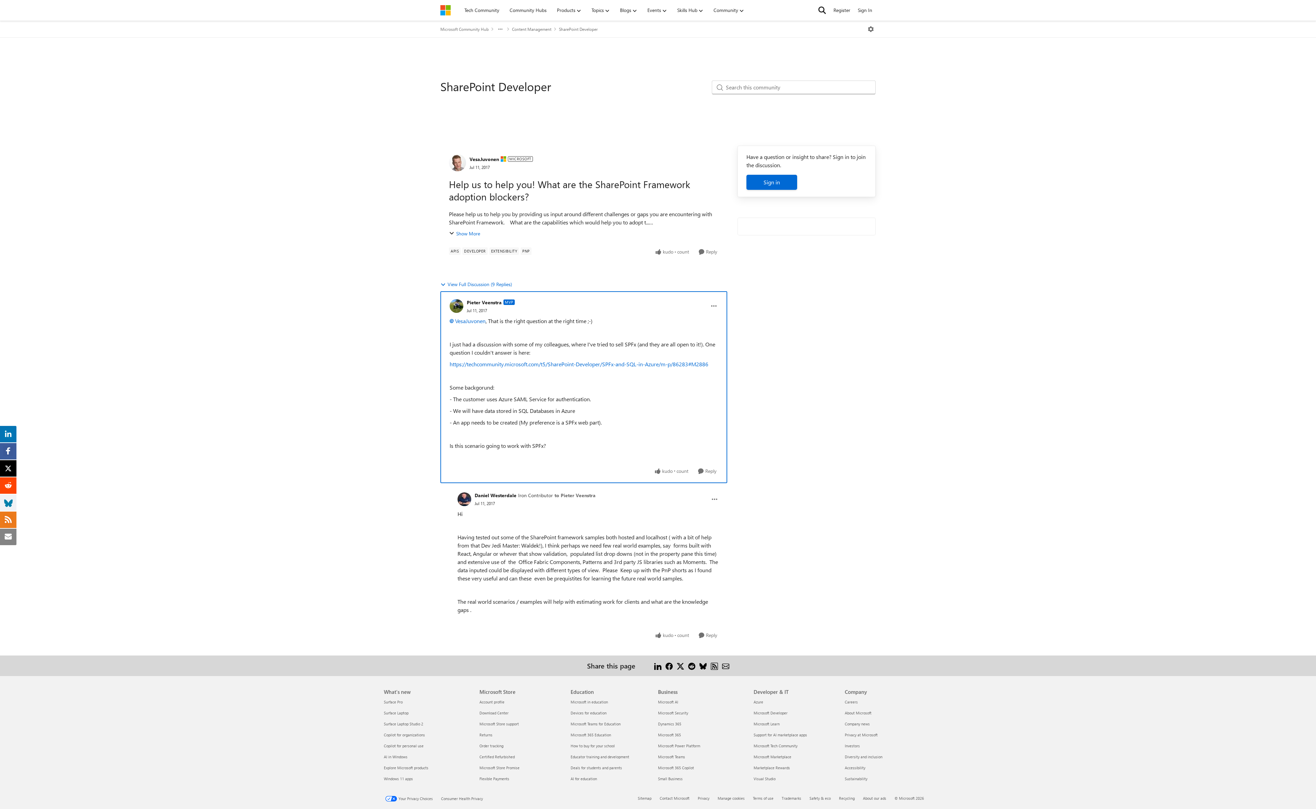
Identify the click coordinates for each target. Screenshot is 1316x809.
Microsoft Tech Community (775, 745)
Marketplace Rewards (772, 767)
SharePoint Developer (578, 29)
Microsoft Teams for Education (596, 723)
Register (841, 10)
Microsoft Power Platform (679, 745)
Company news (857, 723)
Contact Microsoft (675, 798)
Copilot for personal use (404, 745)
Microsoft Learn (767, 723)
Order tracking (491, 745)
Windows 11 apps (398, 778)
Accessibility (855, 767)
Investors (852, 745)
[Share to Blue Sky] (703, 665)
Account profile (491, 701)
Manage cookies (731, 798)
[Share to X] (680, 665)
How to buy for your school (593, 745)
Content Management (531, 29)
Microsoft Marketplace (772, 756)
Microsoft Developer (771, 712)
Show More (468, 233)
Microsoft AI (668, 701)
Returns (485, 734)
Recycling (847, 798)
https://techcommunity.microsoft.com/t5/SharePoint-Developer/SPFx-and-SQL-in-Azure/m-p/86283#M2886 (579, 364)
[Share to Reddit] (691, 665)
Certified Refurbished (497, 756)
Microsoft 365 (669, 734)
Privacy (703, 798)
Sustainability (856, 778)
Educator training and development (600, 756)
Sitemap (644, 798)
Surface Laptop (396, 712)
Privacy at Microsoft (861, 734)
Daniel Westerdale (495, 495)
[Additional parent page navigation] (500, 29)
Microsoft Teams (671, 756)
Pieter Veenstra (484, 302)
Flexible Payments (494, 778)
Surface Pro (393, 701)
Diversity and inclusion (863, 756)
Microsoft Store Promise (499, 767)
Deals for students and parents (596, 767)
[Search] (822, 10)
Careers (851, 701)
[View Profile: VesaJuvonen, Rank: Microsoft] (457, 162)
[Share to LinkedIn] (657, 665)
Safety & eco (820, 798)
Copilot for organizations (404, 734)
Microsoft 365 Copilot (676, 767)
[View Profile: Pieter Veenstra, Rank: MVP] (456, 306)
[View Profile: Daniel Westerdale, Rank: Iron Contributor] (464, 499)
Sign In (865, 10)
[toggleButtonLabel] (871, 29)
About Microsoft (858, 712)
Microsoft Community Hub (464, 29)
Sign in (772, 182)
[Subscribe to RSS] (714, 665)
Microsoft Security (673, 712)
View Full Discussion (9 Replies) (480, 284)
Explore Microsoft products (406, 767)
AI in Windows (395, 756)
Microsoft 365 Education (591, 734)
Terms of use (763, 798)
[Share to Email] (725, 665)
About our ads (874, 798)
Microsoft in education (589, 701)
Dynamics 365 (669, 723)
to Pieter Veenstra (575, 495)
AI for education (584, 778)
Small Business (670, 778)
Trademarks (791, 798)
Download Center (494, 712)
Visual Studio (765, 778)
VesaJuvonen (484, 159)
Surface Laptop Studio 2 (403, 723)
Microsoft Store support (499, 723)
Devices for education (589, 712)
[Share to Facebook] (669, 665)
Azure (758, 701)
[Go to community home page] (445, 10)
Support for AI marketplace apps (780, 734)
